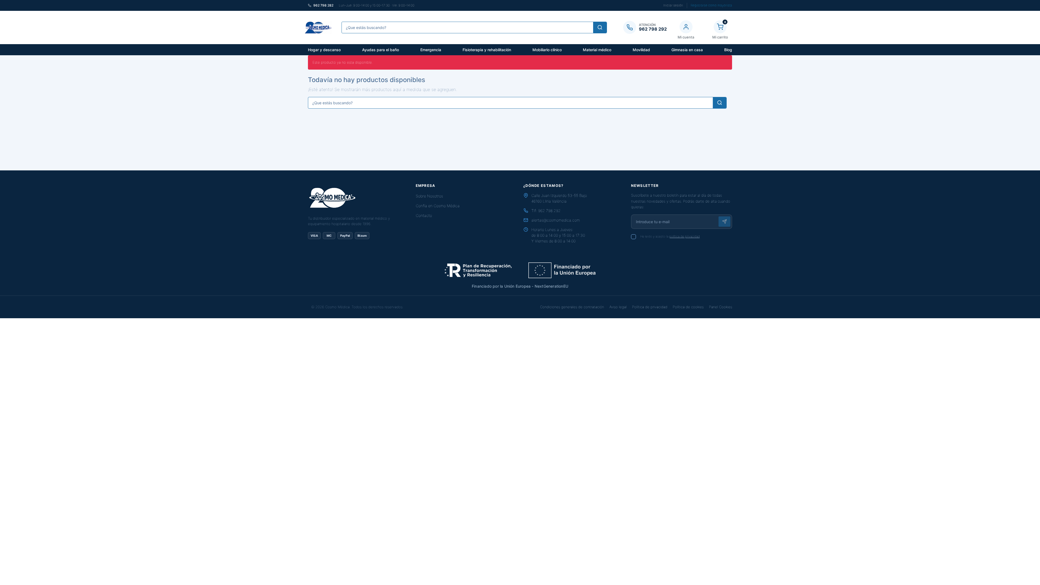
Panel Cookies (720, 307)
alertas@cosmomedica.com (555, 220)
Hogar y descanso (324, 49)
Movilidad (641, 49)
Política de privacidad (649, 307)
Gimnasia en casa (687, 49)
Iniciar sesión (673, 5)
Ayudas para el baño (380, 49)
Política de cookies (688, 307)
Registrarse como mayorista (711, 5)
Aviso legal (618, 307)
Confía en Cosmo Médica (438, 205)
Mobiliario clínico (547, 49)
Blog (728, 49)
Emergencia (430, 49)
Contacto (424, 215)
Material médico (597, 49)
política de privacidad (684, 236)
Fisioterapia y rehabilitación (487, 49)
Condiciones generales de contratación (572, 307)
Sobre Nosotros (429, 196)
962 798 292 (549, 210)
